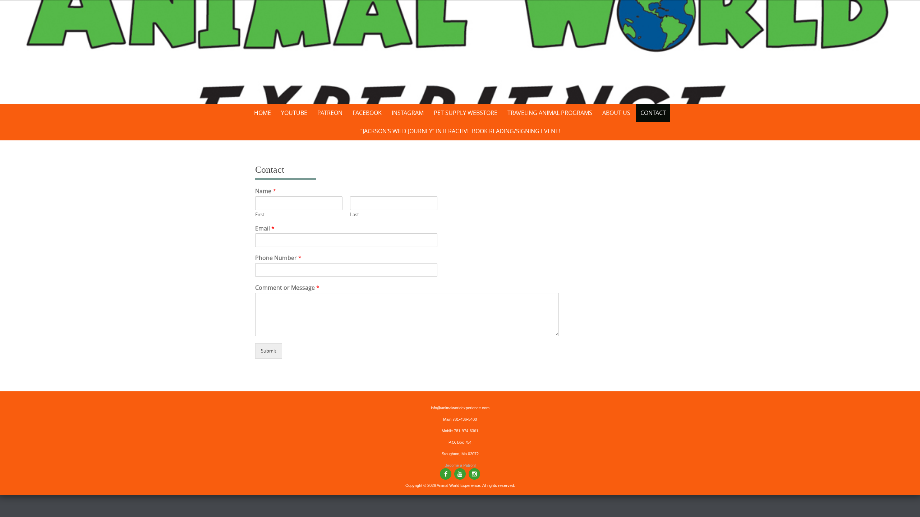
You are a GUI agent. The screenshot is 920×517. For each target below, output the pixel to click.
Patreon (329, 113)
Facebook (367, 113)
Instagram (408, 113)
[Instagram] (474, 474)
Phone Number (278, 258)
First (259, 214)
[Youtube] (460, 474)
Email (265, 228)
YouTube (294, 113)
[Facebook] (445, 474)
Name (265, 191)
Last (354, 214)
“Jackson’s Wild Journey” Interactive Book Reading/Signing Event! (460, 131)
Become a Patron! (460, 465)
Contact (653, 113)
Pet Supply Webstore (465, 113)
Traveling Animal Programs (549, 113)
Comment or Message (287, 288)
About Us (616, 113)
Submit (268, 351)
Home (262, 113)
